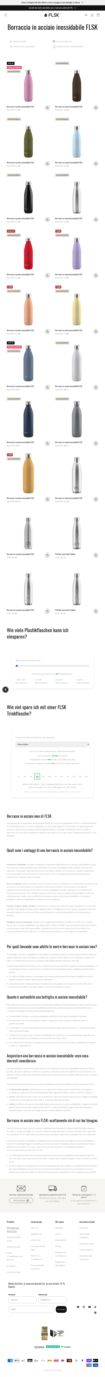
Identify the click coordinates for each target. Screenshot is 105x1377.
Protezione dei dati (38, 1248)
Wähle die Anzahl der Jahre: (28, 660)
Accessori (11, 1266)
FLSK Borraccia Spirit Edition (65, 610)
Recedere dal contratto (85, 1257)
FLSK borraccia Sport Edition (65, 554)
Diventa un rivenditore (60, 1254)
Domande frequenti (84, 1236)
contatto (83, 1228)
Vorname (11, 1295)
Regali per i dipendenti (60, 1264)
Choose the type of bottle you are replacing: (35, 737)
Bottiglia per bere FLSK (13, 1229)
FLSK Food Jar (14, 1247)
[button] (6, 15)
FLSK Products (56, 1370)
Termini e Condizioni (36, 1257)
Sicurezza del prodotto (37, 1267)
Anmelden (61, 1309)
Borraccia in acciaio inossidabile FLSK (20, 107)
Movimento (60, 1240)
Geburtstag (42, 1295)
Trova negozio (86, 1250)
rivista (58, 1246)
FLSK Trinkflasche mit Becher (15, 1256)
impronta (35, 1240)
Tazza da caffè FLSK (14, 1239)
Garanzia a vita (86, 1243)
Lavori (58, 1234)
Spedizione (36, 1234)
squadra (59, 1228)
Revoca (34, 1228)
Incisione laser (14, 1272)
